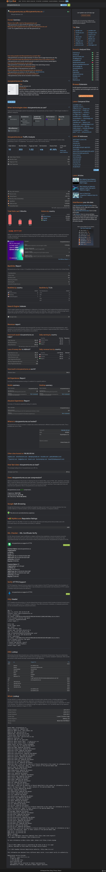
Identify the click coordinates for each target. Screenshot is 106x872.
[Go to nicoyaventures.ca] (43, 11)
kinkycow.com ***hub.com (81, 111)
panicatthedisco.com (55, 456)
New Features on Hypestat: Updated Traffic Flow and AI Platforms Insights (87, 188)
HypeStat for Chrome (87, 96)
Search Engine (17, 306)
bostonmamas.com (41, 459)
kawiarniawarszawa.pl (79, 62)
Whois (13, 696)
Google (16, 504)
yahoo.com (91, 41)
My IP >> (96, 170)
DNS (13, 652)
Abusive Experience (19, 401)
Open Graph (13, 130)
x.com (77, 35)
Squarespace (13, 119)
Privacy (55, 870)
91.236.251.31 (76, 145)
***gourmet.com (12, 459)
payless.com (11, 456)
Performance (50, 117)
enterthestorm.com (21, 456)
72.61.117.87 (76, 149)
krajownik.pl (76, 72)
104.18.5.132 (76, 143)
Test (68, 594)
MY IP (67, 1)
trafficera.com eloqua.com (81, 109)
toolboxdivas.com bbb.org (81, 126)
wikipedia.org (79, 43)
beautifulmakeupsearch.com (56, 459)
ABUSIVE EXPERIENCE (53, 1)
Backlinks (14, 266)
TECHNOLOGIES (62, 1)
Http (13, 599)
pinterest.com (79, 45)
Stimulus (37, 121)
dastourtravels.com (78, 56)
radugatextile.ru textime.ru (81, 112)
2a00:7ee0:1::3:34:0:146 (79, 139)
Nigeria (45, 220)
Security (61, 117)
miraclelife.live (77, 60)
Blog (51, 870)
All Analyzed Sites (44, 870)
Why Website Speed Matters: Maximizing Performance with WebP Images (88, 181)
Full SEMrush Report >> (64, 259)
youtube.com (92, 30)
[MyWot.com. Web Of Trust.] (9, 518)
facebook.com (80, 33)
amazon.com (92, 35)
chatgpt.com (79, 41)
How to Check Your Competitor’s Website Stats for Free (89, 195)
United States (47, 216)
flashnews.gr (76, 80)
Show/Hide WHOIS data (82, 211)
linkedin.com (91, 39)
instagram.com (92, 33)
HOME (20, 1)
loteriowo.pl (76, 53)
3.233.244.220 (77, 159)
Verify (17, 582)
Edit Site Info (11, 102)
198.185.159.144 (40, 72)
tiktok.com (79, 37)
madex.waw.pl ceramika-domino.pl (83, 128)
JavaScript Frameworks (37, 117)
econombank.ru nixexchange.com (83, 118)
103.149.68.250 (77, 157)
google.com (79, 30)
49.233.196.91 (76, 167)
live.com (90, 43)
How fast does (23, 465)
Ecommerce (24, 117)
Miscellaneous (13, 128)
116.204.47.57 (77, 165)
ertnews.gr (76, 55)
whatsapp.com (92, 45)
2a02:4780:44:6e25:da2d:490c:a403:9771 (85, 151)
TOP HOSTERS (38, 1)
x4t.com (75, 78)
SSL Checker (22, 533)
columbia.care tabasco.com (81, 122)
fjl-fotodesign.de (77, 66)
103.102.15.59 (76, 161)
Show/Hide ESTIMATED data (84, 205)
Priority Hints (51, 119)
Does (25, 478)
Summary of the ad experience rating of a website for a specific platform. (27, 381)
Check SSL (66, 545)
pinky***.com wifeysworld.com (82, 132)
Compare (64, 5)
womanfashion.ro (78, 68)
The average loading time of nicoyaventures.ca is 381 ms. (23, 468)
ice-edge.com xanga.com (81, 114)
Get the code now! (85, 228)
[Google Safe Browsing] (8, 513)
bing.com (78, 39)
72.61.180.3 (76, 141)
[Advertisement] (39, 42)
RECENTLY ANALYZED (31, 1)
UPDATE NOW (86, 15)
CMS (10, 117)
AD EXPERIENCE (45, 1)
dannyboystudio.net (33, 456)
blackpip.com (76, 76)
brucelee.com (44, 456)
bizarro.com (31, 459)
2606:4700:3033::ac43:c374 (81, 153)
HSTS (61, 119)
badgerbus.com (22, 459)
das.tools (75, 70)
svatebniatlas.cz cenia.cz (80, 130)
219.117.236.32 (77, 155)
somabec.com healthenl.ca (81, 116)
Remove (78, 214)
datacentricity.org (78, 74)
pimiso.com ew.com (79, 120)
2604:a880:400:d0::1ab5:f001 (81, 147)
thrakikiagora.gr (77, 58)
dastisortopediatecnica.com (81, 64)
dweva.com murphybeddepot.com (83, 124)
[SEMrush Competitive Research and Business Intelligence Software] (15, 231)
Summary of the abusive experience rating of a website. (22, 404)
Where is (22, 421)
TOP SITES (24, 1)
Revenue (14, 324)
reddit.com (91, 37)
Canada (45, 218)
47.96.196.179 (76, 163)
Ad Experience (16, 378)
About (59, 870)
